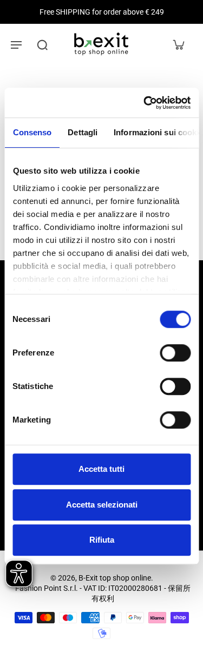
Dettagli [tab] (82, 132)
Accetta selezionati (101, 504)
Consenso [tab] (31, 132)
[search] (42, 44)
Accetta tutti (101, 468)
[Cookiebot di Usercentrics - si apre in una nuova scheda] (145, 103)
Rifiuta (101, 539)
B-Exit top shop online (114, 578)
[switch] (175, 352)
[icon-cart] (178, 44)
